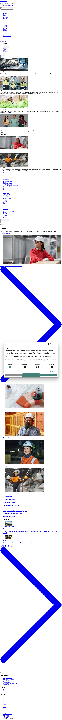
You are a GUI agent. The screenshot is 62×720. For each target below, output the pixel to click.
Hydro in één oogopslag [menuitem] (7, 203)
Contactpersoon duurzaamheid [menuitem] (9, 186)
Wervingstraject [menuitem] (6, 195)
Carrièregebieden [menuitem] (6, 193)
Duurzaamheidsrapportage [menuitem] (8, 183)
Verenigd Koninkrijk (7, 36)
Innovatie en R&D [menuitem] (6, 177)
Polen (4, 31)
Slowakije (5, 33)
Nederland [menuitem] (5, 213)
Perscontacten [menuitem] (5, 201)
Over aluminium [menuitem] (6, 176)
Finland (4, 20)
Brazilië (4, 15)
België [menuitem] (4, 214)
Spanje (4, 35)
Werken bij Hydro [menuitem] (6, 192)
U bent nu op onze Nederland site (7, 7)
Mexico (4, 27)
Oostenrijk (5, 30)
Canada (4, 16)
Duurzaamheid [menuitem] (7, 181)
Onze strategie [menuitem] (5, 212)
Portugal (4, 32)
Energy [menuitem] (6, 179)
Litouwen (5, 25)
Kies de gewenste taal (4, 10)
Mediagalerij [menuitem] (5, 205)
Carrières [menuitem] (5, 48)
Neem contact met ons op (8, 5)
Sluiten (2, 224)
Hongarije (5, 23)
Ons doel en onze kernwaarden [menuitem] (9, 211)
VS (3, 37)
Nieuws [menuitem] (4, 202)
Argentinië (5, 13)
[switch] (24, 367)
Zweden (4, 38)
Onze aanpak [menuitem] (5, 182)
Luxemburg (5, 26)
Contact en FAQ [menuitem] (6, 196)
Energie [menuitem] (4, 44)
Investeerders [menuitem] (5, 49)
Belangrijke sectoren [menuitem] (7, 210)
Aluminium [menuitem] (5, 43)
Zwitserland (5, 39)
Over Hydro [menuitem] (5, 51)
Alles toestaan (49, 375)
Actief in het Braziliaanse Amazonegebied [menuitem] (11, 185)
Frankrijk (4, 21)
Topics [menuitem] (4, 204)
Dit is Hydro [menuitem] (5, 209)
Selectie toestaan (31, 375)
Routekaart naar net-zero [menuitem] (7, 184)
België (4, 14)
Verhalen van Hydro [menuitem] (7, 217)
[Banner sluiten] (56, 344)
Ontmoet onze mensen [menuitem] (7, 194)
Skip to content (3, 1)
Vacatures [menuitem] (5, 189)
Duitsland (5, 18)
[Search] (12, 9)
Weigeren (13, 375)
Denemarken (5, 17)
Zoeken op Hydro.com (4, 2)
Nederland (5, 28)
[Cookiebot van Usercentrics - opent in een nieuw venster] (49, 344)
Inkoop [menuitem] (4, 216)
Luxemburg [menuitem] (5, 215)
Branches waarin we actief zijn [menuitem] (9, 174)
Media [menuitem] (4, 50)
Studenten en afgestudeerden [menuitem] (8, 190)
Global (4, 12)
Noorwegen (5, 29)
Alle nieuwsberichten (4, 545)
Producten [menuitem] (5, 173)
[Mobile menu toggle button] (4, 54)
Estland (4, 19)
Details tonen (52, 371)
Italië (4, 24)
